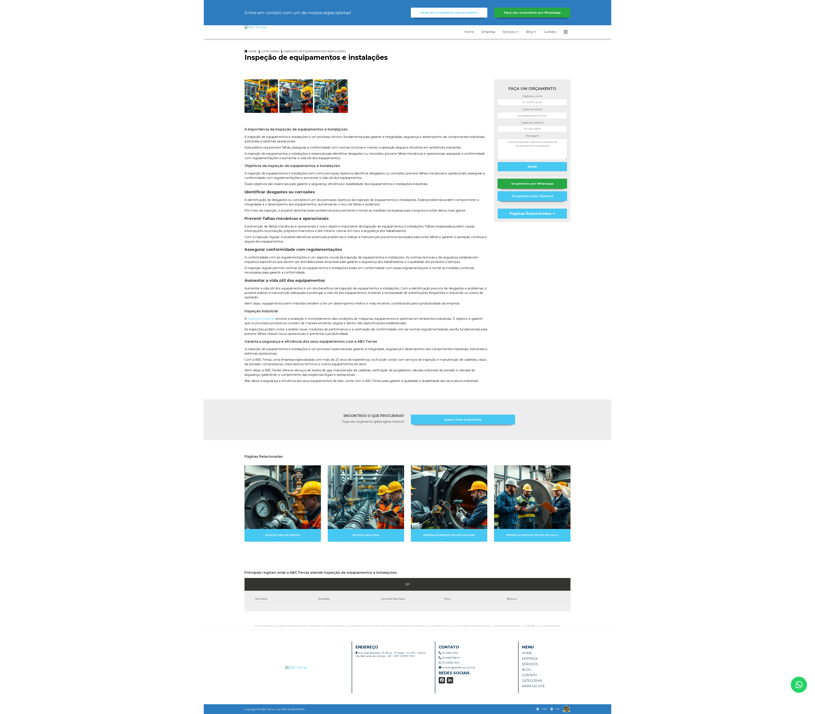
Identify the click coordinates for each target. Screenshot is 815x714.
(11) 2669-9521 (449, 652)
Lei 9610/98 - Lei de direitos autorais (542, 625)
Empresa (488, 32)
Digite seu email (532, 109)
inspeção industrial (261, 319)
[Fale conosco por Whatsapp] (799, 685)
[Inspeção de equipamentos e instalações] (261, 96)
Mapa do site (533, 686)
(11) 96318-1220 (450, 662)
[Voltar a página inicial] (255, 27)
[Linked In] (450, 680)
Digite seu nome (532, 96)
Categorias (270, 51)
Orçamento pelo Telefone (532, 196)
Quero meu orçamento (462, 419)
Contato (550, 32)
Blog (529, 32)
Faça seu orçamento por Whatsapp (532, 12)
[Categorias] (565, 32)
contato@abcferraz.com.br (458, 667)
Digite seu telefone (532, 122)
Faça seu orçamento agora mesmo (449, 12)
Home (469, 32)
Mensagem (532, 135)
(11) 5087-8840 (450, 657)
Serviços (509, 32)
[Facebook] (442, 680)
